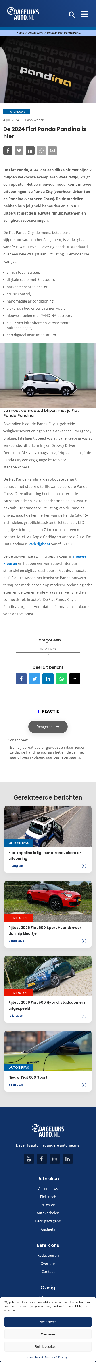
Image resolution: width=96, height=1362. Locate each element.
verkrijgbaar (40, 544)
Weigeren (48, 1334)
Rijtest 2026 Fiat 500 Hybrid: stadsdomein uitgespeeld (46, 1005)
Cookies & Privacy (56, 1357)
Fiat (48, 655)
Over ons (48, 1263)
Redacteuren (48, 1255)
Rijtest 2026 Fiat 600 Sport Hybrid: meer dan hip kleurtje (44, 930)
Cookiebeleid (35, 1357)
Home (20, 32)
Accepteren (48, 1322)
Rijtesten (48, 1204)
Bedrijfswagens (48, 1221)
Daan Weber (34, 120)
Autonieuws (35, 32)
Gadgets (48, 1229)
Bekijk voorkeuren (48, 1346)
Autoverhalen (48, 1213)
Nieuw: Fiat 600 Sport (27, 1077)
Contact (48, 1271)
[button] (72, 15)
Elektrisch (48, 1196)
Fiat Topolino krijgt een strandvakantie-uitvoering (44, 855)
